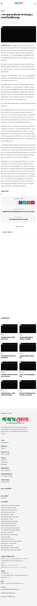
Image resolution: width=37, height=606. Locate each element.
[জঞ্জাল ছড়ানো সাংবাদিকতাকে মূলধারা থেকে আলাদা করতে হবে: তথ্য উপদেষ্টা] (27, 384)
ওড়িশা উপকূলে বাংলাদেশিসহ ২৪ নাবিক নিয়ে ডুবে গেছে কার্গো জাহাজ (9, 375)
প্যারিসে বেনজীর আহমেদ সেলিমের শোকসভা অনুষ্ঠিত (18, 219)
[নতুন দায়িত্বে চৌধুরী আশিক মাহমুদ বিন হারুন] (27, 347)
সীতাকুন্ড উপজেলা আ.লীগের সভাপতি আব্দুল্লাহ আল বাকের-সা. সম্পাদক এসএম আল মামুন (18, 211)
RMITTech (12, 596)
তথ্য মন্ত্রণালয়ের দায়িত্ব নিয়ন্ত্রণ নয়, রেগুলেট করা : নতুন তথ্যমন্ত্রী (18, 282)
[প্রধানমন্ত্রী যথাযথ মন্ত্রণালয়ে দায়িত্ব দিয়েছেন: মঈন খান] (19, 249)
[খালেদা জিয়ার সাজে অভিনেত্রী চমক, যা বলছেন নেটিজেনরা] (19, 301)
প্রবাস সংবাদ (21, 372)
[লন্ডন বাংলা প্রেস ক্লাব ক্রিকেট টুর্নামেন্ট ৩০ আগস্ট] (27, 365)
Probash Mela (4, 23)
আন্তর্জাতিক (3, 372)
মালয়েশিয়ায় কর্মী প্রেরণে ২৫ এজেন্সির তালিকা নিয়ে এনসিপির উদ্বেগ (8, 394)
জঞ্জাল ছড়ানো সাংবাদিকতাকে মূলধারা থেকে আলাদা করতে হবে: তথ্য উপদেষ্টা (27, 394)
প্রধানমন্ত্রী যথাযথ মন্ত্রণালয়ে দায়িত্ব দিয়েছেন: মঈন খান (16, 256)
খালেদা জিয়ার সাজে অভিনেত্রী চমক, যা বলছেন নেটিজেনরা (16, 308)
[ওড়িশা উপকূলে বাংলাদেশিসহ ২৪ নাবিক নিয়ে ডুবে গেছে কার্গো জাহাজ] (9, 365)
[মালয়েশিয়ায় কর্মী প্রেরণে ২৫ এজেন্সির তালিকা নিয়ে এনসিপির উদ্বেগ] (9, 384)
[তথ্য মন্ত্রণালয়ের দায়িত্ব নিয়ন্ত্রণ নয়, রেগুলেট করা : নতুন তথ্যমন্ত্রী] (19, 275)
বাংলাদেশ (20, 353)
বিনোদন (2, 353)
